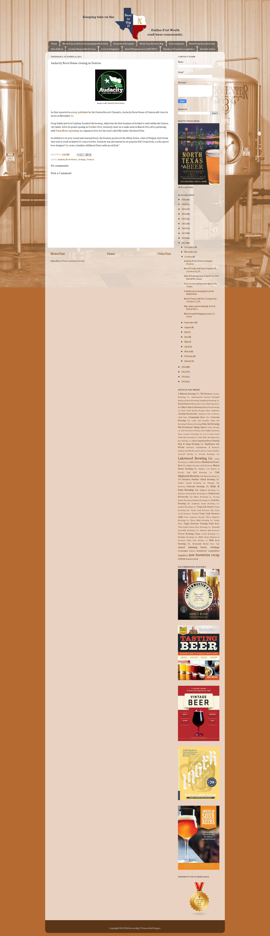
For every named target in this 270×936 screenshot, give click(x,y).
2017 (184, 242)
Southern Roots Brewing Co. (205, 503)
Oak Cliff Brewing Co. (199, 472)
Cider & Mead (57, 48)
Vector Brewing (186, 533)
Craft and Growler (200, 420)
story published (80, 112)
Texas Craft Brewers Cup (202, 510)
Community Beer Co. (198, 417)
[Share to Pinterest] (90, 154)
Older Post (164, 253)
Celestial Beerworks (187, 413)
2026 (184, 199)
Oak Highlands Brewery (198, 473)
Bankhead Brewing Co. (209, 400)
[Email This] (78, 154)
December (189, 247)
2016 (184, 366)
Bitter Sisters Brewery (192, 407)
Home (54, 43)
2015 (184, 371)
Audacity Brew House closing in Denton (198, 262)
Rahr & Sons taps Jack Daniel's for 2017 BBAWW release (201, 277)
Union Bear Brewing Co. (199, 527)
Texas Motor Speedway (67, 130)
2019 (184, 233)
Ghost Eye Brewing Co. (188, 437)
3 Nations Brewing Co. (189, 393)
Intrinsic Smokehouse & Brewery (202, 447)
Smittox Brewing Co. (201, 500)
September (189, 322)
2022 (184, 218)
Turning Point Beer (209, 523)
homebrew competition (208, 550)
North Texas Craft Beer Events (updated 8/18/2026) (85, 43)
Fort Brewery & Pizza (190, 430)
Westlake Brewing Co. (188, 537)
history (192, 550)
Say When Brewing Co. (201, 496)
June (186, 336)
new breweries (199, 554)
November (189, 251)
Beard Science (184, 403)
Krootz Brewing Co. (209, 454)
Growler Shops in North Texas (82, 48)
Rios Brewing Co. (200, 493)
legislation (183, 555)
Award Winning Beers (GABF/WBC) (141, 48)
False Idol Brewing (210, 423)
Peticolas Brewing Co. (198, 486)
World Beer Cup (211, 543)
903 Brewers (206, 393)
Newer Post (58, 253)
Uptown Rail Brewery (209, 530)
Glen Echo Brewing (206, 437)
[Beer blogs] (195, 915)
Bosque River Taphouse (209, 410)
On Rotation (184, 479)
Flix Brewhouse (185, 427)
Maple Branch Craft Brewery (199, 465)
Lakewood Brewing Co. (195, 458)
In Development (176, 43)
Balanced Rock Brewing (188, 400)
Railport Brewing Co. (209, 490)
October (188, 256)
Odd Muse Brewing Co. (209, 476)
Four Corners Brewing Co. (190, 434)
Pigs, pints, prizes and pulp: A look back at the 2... (199, 307)
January (188, 360)
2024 (184, 208)
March (187, 351)
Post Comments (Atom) (73, 260)
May (186, 341)
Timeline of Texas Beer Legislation (178, 48)
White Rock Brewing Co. (197, 540)
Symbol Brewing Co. (187, 506)
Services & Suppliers (110, 48)
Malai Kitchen (195, 462)
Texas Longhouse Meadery (194, 517)
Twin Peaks (183, 527)
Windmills (196, 543)
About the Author (207, 48)
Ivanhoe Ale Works (186, 450)
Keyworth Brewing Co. (187, 454)
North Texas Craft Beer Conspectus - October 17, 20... (200, 300)
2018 (184, 237)
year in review (192, 558)
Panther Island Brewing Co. (205, 479)
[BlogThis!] (81, 154)
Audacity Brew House (67, 159)
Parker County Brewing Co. (192, 482)
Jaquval (197, 450)
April (187, 346)
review (181, 558)
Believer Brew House (198, 403)
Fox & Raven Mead (211, 434)
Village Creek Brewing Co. (207, 533)
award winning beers (192, 547)
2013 (184, 381)
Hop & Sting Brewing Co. (191, 443)
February (188, 356)
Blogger (156, 928)
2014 (184, 376)
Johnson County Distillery (209, 450)
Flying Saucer (200, 427)
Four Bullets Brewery (210, 430)
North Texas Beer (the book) (202, 43)
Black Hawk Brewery (190, 410)
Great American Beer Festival (205, 440)
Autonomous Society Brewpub (205, 397)
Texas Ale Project (205, 506)
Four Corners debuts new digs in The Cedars (200, 285)
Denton (90, 159)
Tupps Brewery (191, 523)
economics (183, 550)
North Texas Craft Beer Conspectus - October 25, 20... (200, 270)
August (187, 327)
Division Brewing (194, 424)
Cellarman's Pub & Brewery (208, 413)
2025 (184, 204)
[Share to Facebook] (87, 154)
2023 (184, 213)
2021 (184, 223)
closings (82, 159)
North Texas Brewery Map (151, 43)
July (186, 331)
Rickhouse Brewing (185, 493)
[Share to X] (84, 154)
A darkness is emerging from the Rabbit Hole (199, 292)
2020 (184, 228)
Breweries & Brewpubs (123, 43)
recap (215, 554)
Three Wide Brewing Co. (201, 520)
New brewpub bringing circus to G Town (199, 315)
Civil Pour (182, 417)
